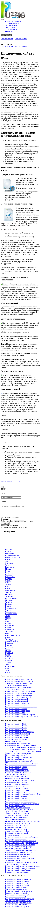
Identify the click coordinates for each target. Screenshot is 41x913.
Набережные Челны (12, 635)
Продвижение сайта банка (15, 713)
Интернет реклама (12, 835)
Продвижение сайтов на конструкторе (19, 899)
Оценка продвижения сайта (15, 839)
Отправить (5, 523)
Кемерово (8, 604)
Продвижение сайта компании (16, 769)
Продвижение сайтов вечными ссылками (20, 841)
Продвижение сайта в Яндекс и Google (19, 858)
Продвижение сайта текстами (16, 798)
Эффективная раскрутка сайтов (17, 813)
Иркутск (8, 579)
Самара (8, 657)
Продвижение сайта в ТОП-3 (16, 730)
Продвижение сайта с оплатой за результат (21, 868)
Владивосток (10, 567)
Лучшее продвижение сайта (15, 774)
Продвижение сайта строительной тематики (21, 716)
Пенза (7, 588)
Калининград (10, 577)
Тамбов (8, 592)
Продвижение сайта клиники (16, 709)
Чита (7, 620)
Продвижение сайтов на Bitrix (16, 883)
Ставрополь (9, 629)
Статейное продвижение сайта (16, 739)
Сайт (3, 502)
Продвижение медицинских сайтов (18, 679)
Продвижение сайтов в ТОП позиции (19, 732)
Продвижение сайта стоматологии (18, 703)
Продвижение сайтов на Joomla (17, 881)
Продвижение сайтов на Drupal (17, 885)
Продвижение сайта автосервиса (17, 711)
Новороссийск (10, 608)
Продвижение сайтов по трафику (17, 734)
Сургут (8, 637)
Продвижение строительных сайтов (18, 693)
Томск (7, 616)
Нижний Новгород (12, 555)
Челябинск (9, 647)
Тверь (7, 664)
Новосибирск (10, 666)
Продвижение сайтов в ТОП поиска (18, 773)
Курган (8, 618)
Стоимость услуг (12, 29)
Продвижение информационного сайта (20, 802)
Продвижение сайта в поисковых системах (21, 745)
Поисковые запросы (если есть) (12, 506)
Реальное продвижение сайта (16, 829)
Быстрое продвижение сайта (16, 817)
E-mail (4, 493)
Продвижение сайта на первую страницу (20, 847)
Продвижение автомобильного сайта (19, 697)
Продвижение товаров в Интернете (18, 737)
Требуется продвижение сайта (16, 811)
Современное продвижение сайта (17, 808)
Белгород (8, 549)
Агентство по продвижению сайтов (18, 683)
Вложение (5, 519)
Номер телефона (7, 497)
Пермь (7, 559)
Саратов (8, 581)
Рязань (7, 571)
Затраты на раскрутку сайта (15, 689)
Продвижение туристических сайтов (19, 681)
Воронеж (8, 645)
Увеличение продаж (12, 860)
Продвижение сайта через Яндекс (18, 870)
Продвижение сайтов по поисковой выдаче (21, 837)
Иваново (8, 551)
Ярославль (9, 653)
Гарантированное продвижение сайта (19, 761)
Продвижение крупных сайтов (16, 905)
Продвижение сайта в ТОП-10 (16, 726)
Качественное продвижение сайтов (18, 687)
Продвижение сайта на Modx (16, 887)
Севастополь (10, 590)
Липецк (8, 662)
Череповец (9, 639)
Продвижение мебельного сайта (17, 701)
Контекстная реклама (13, 741)
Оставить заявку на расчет (11, 481)
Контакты (9, 31)
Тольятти (8, 565)
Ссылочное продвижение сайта (17, 831)
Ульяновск (9, 596)
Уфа (6, 561)
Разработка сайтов (12, 25)
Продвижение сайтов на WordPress (18, 879)
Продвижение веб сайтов (14, 759)
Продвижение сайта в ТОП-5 (16, 728)
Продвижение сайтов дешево (16, 767)
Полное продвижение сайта (15, 827)
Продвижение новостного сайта (17, 699)
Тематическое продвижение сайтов (18, 903)
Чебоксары (9, 631)
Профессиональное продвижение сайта (20, 691)
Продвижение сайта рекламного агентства (21, 707)
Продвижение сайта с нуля (15, 806)
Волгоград (9, 575)
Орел (7, 668)
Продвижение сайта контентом (17, 776)
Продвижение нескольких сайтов (17, 800)
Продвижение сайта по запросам (17, 743)
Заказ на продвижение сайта (15, 819)
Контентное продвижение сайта (17, 872)
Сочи (7, 621)
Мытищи (8, 569)
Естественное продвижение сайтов (18, 895)
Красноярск (9, 625)
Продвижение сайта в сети (15, 792)
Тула (7, 670)
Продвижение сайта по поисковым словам (21, 862)
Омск (7, 583)
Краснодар (9, 643)
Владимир (9, 573)
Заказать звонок (21, 39)
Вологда (8, 606)
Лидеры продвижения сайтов (16, 685)
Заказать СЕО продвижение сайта (18, 901)
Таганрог (8, 602)
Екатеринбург (10, 553)
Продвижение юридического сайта (18, 854)
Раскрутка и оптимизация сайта (17, 771)
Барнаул (8, 623)
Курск (7, 672)
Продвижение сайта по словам (16, 736)
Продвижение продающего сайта (17, 823)
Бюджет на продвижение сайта (16, 893)
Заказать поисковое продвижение (17, 864)
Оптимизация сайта (13, 23)
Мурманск (9, 600)
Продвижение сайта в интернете (17, 790)
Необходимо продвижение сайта (17, 784)
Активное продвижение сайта (16, 815)
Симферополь (10, 612)
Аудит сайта (10, 27)
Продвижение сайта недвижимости (18, 695)
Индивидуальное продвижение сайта (19, 810)
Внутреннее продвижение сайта (17, 833)
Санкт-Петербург (11, 641)
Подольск (8, 610)
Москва (8, 651)
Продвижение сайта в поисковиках (18, 757)
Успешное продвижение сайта (16, 788)
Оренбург (8, 660)
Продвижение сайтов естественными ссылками (23, 866)
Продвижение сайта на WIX (15, 897)
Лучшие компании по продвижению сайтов (21, 843)
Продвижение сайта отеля (15, 705)
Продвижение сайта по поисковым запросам (22, 804)
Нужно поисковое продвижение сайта (19, 780)
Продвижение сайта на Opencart (17, 906)
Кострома (8, 594)
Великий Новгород (12, 557)
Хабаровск (9, 563)
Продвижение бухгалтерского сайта (18, 852)
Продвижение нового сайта (15, 786)
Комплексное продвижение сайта (17, 778)
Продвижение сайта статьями (16, 782)
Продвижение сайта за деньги (16, 856)
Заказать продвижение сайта (16, 889)
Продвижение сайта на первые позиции (20, 845)
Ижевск (8, 627)
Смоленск (9, 658)
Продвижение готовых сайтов (16, 825)
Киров (7, 655)
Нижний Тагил (11, 614)
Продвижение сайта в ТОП (15, 724)
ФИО (3, 489)
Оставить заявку (7, 39)
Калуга (7, 586)
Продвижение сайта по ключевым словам (20, 765)
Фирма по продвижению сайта (16, 848)
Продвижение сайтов (13, 22)
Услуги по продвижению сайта (16, 755)
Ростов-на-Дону (11, 598)
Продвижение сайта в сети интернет (19, 891)
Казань (7, 649)
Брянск (7, 633)
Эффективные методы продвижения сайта (21, 850)
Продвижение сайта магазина (16, 796)
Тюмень (8, 584)
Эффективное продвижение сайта (18, 753)
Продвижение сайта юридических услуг (20, 715)
